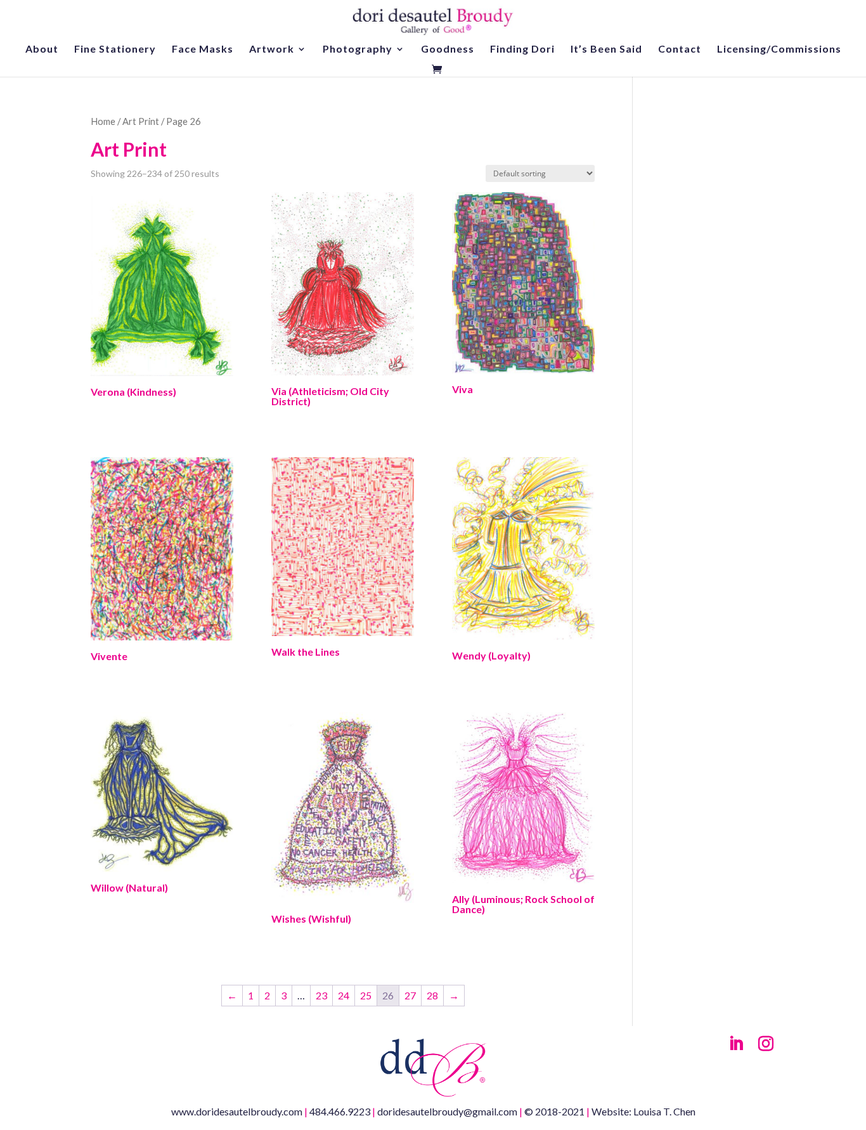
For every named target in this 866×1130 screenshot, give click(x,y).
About (41, 49)
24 (343, 995)
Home (103, 121)
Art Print (140, 121)
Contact (679, 49)
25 (366, 995)
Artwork (271, 49)
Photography (357, 49)
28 (432, 995)
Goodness (447, 49)
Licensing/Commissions (779, 49)
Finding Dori (522, 49)
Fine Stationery (115, 49)
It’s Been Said (606, 49)
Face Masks (202, 49)
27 (410, 995)
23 (321, 995)
